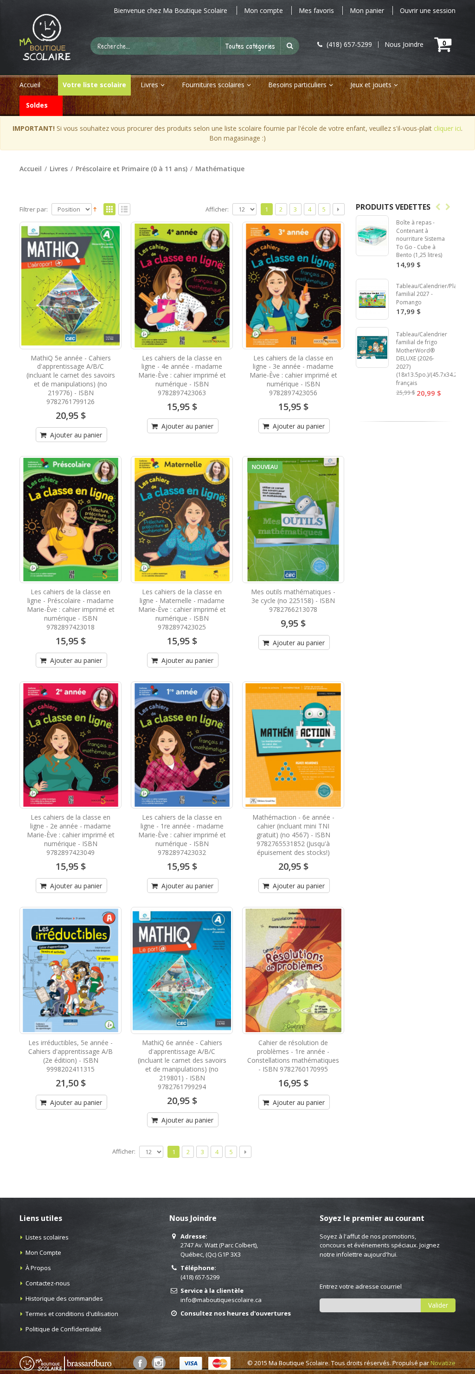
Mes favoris (316, 10)
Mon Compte (43, 1252)
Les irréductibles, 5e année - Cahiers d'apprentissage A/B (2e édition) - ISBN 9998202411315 (70, 1055)
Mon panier (367, 10)
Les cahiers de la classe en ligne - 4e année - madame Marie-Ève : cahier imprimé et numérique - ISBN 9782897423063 (182, 375)
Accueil (30, 168)
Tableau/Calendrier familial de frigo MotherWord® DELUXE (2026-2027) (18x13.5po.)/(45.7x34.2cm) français (431, 358)
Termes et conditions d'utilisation (72, 1314)
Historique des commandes (64, 1298)
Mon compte (263, 10)
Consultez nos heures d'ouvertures (235, 1313)
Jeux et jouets (371, 84)
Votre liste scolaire (94, 84)
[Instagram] (159, 1363)
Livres (149, 84)
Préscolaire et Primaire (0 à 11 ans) (131, 168)
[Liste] (124, 209)
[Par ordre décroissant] (94, 208)
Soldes (37, 105)
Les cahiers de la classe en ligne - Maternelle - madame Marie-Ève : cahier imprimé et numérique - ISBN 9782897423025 (182, 609)
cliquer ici (447, 128)
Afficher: (217, 209)
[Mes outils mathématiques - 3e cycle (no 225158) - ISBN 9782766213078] (293, 520)
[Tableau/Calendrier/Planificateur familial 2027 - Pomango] (372, 299)
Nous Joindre (404, 44)
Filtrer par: (33, 209)
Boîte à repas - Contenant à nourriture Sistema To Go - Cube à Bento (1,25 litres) (420, 238)
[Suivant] (339, 209)
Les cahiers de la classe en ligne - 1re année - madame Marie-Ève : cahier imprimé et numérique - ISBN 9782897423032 (182, 835)
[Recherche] (290, 46)
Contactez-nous (48, 1283)
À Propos (38, 1268)
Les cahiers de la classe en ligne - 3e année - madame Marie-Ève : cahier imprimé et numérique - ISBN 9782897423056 (293, 375)
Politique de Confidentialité (64, 1329)
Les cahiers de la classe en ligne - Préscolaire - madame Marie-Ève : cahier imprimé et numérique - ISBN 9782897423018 (71, 609)
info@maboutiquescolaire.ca (221, 1300)
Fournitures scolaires (213, 84)
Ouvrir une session (428, 10)
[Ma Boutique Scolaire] (45, 37)
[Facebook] (140, 1363)
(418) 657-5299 (199, 1277)
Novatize (443, 1363)
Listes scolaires (47, 1237)
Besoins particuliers (297, 84)
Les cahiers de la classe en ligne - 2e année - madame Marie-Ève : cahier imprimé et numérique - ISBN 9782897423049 (71, 835)
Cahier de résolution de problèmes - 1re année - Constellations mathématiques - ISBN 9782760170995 (293, 1055)
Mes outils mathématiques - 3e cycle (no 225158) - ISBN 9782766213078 (293, 600)
